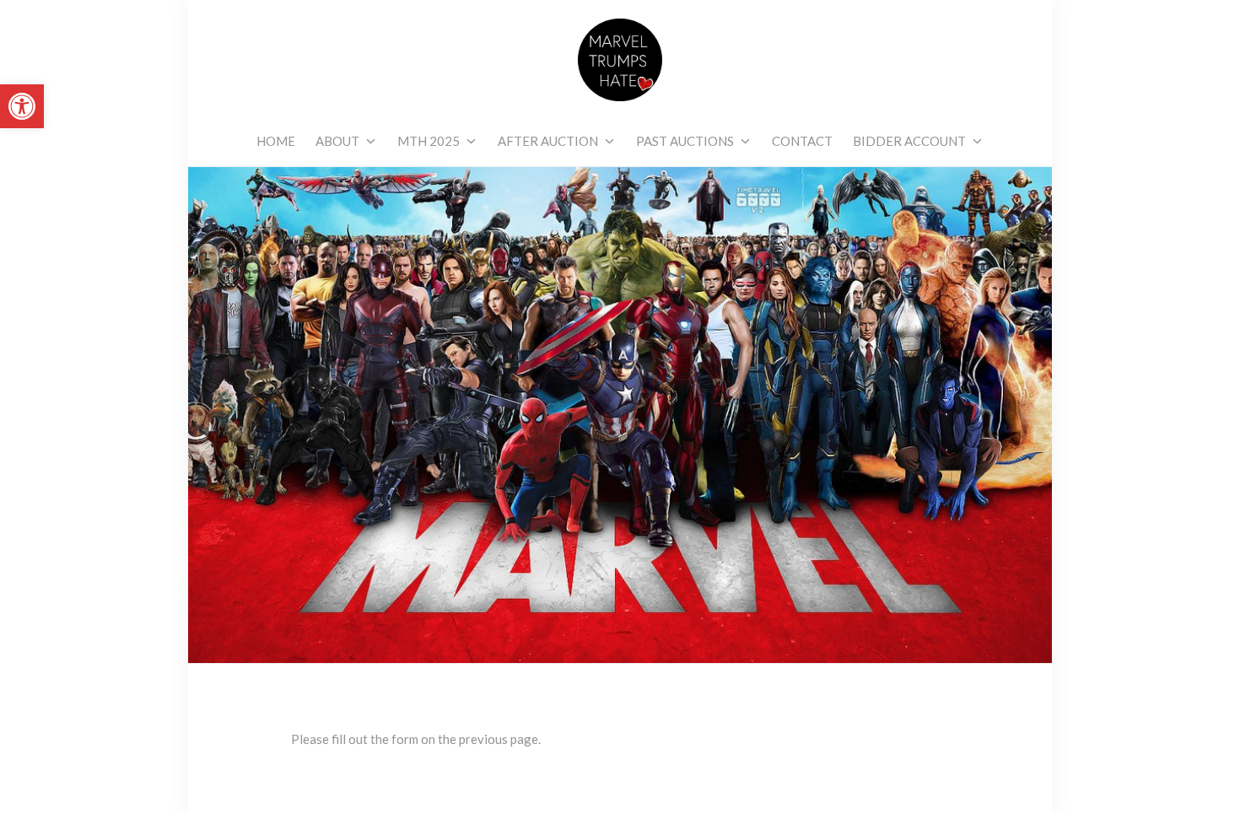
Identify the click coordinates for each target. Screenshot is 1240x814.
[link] (22, 106)
